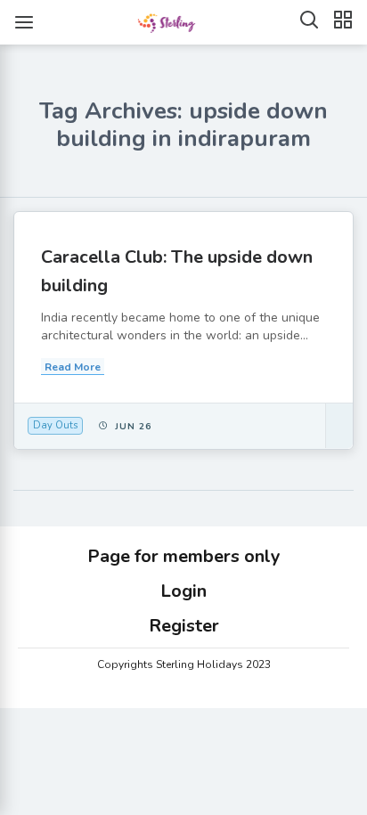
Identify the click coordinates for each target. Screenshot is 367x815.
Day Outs (55, 425)
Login (183, 591)
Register (184, 626)
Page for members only (184, 556)
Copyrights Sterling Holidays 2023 (184, 664)
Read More (73, 367)
